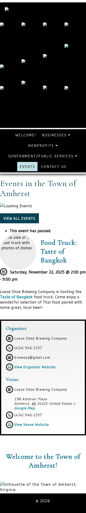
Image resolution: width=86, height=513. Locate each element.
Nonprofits (41, 145)
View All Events (19, 218)
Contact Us (53, 166)
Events (27, 166)
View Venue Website (31, 424)
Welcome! (25, 135)
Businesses (55, 135)
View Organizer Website (35, 367)
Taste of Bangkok (16, 296)
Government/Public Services (41, 156)
